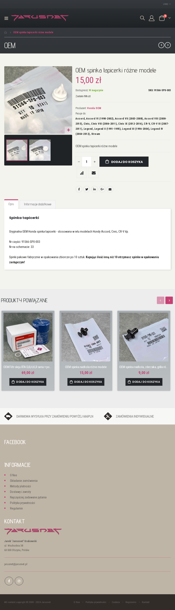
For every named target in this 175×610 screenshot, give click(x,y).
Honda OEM (94, 108)
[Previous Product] (161, 45)
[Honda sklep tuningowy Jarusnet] (40, 18)
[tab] (11, 204)
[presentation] (169, 300)
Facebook (79, 189)
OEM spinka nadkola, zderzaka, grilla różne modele (143, 367)
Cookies (116, 602)
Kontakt (145, 602)
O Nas (13, 475)
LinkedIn (94, 189)
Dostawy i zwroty (20, 491)
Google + (102, 189)
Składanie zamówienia (24, 480)
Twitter (86, 189)
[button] (68, 130)
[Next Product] (168, 45)
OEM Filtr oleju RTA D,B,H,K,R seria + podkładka (27, 367)
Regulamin (16, 508)
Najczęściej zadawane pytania (28, 497)
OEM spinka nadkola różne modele (85, 367)
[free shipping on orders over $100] (52, 416)
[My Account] (152, 18)
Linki (165, 4)
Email (109, 189)
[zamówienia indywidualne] (137, 416)
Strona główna (5, 32)
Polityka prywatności (22, 503)
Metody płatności (20, 486)
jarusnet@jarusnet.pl (15, 564)
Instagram (19, 581)
